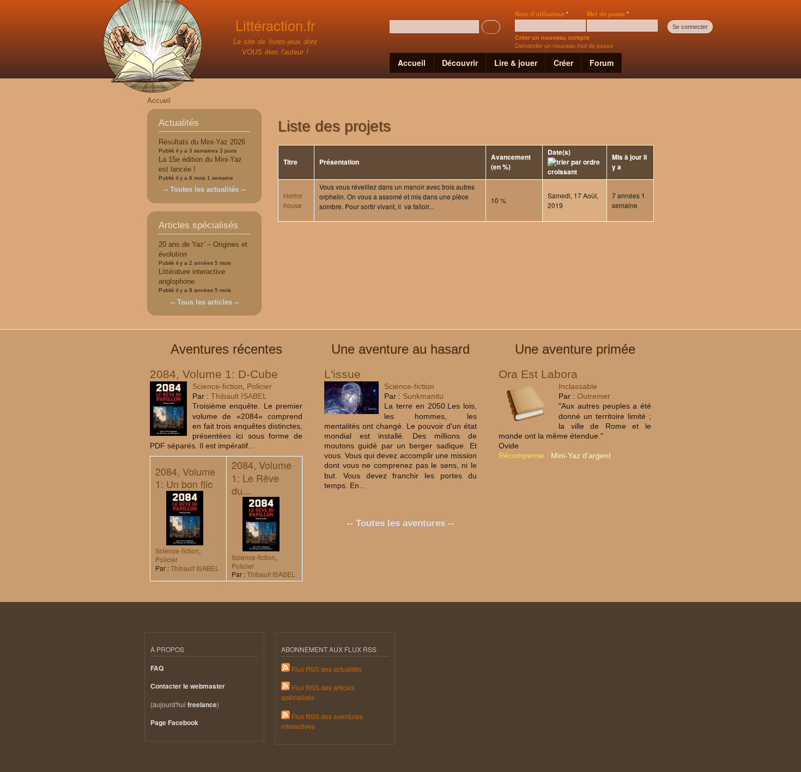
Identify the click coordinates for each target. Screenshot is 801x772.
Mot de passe (608, 13)
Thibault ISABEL (239, 396)
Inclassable (578, 386)
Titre (290, 162)
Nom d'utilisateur (541, 13)
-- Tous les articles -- (205, 302)
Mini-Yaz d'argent (581, 455)
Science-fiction (217, 386)
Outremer (593, 396)
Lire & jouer (515, 62)
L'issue (342, 374)
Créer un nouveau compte (552, 37)
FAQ (156, 668)
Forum (602, 62)
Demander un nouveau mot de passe (564, 45)
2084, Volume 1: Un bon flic (185, 477)
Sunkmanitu (423, 396)
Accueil (412, 62)
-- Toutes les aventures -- (400, 523)
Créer (563, 62)
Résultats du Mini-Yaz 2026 (202, 142)
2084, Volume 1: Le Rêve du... (262, 477)
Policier (259, 386)
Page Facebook (174, 722)
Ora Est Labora (538, 374)
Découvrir (460, 62)
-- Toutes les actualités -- (204, 189)
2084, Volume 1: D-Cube (214, 374)
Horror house (292, 200)
